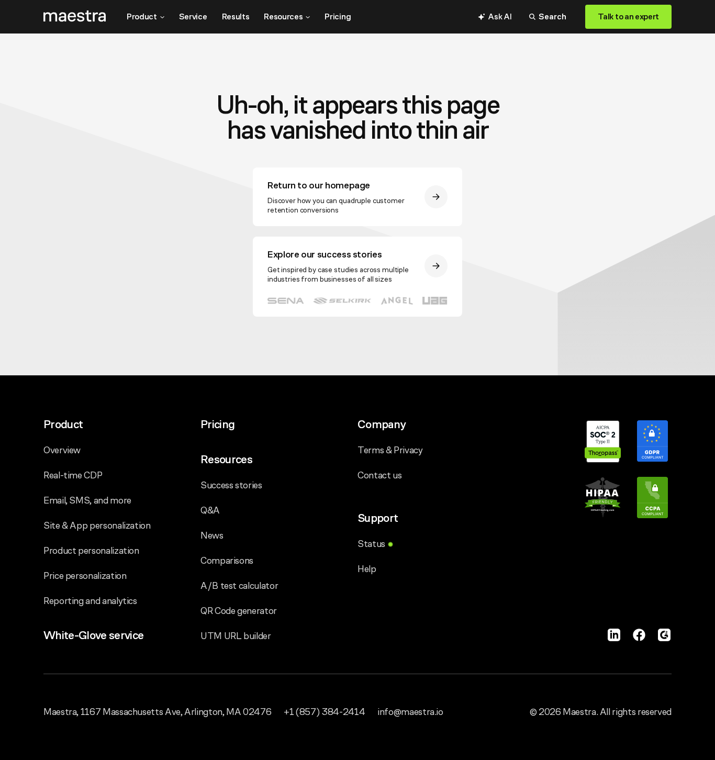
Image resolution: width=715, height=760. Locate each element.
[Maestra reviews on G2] (664, 635)
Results (236, 16)
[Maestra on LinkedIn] (614, 635)
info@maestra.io (410, 712)
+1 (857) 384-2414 (324, 712)
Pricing (338, 16)
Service (193, 16)
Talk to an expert (628, 16)
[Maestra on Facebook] (639, 635)
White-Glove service (93, 635)
